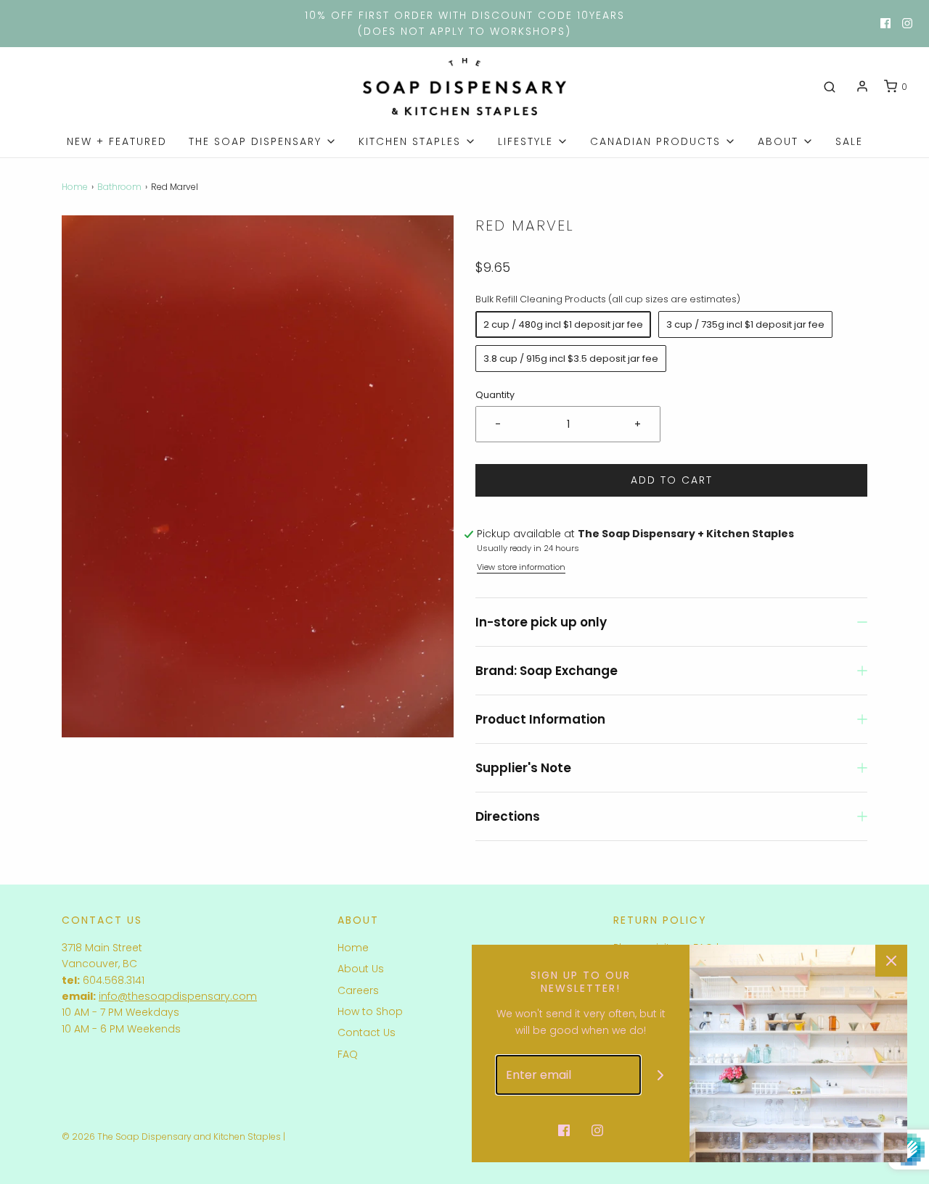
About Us (360, 968)
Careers (358, 990)
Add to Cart (672, 480)
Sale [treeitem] (849, 141)
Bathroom (119, 187)
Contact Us (366, 1032)
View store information (521, 567)
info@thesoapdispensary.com (178, 996)
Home (75, 187)
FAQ (347, 1054)
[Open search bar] (830, 87)
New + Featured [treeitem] (117, 141)
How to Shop (370, 1011)
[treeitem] (263, 141)
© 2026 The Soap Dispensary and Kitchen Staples (171, 1136)
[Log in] (862, 86)
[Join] (661, 1075)
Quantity (495, 395)
